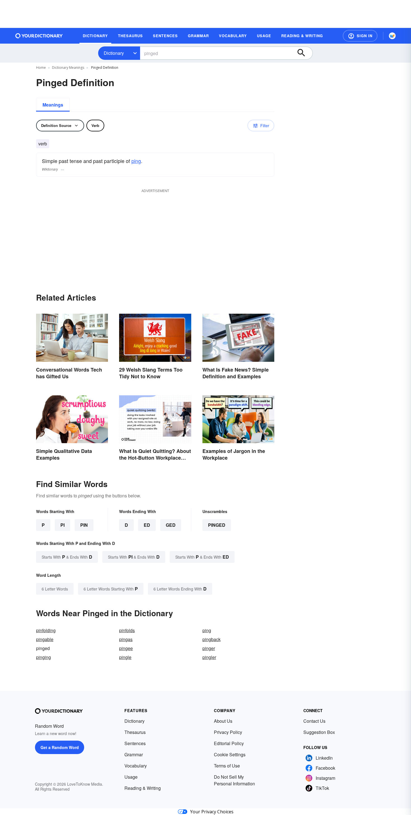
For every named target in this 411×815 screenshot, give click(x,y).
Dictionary (114, 53)
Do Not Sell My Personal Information (234, 780)
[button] (360, 36)
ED (147, 525)
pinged (216, 525)
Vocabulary (135, 765)
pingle (125, 657)
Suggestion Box (319, 732)
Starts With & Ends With (67, 557)
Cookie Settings (229, 754)
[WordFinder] (392, 35)
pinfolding (46, 630)
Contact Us (314, 721)
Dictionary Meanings (68, 67)
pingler (209, 657)
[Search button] (304, 53)
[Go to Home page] (39, 35)
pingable (44, 639)
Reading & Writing (142, 788)
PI (62, 525)
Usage (131, 777)
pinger (208, 648)
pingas (126, 639)
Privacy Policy (228, 732)
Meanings (52, 104)
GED (171, 525)
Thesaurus (135, 732)
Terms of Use (227, 765)
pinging (43, 657)
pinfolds (127, 630)
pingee (126, 648)
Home (41, 67)
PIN (84, 525)
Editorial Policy (229, 743)
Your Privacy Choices (211, 812)
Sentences (135, 743)
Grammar (133, 754)
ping (136, 160)
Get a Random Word (60, 747)
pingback (211, 639)
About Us (223, 721)
